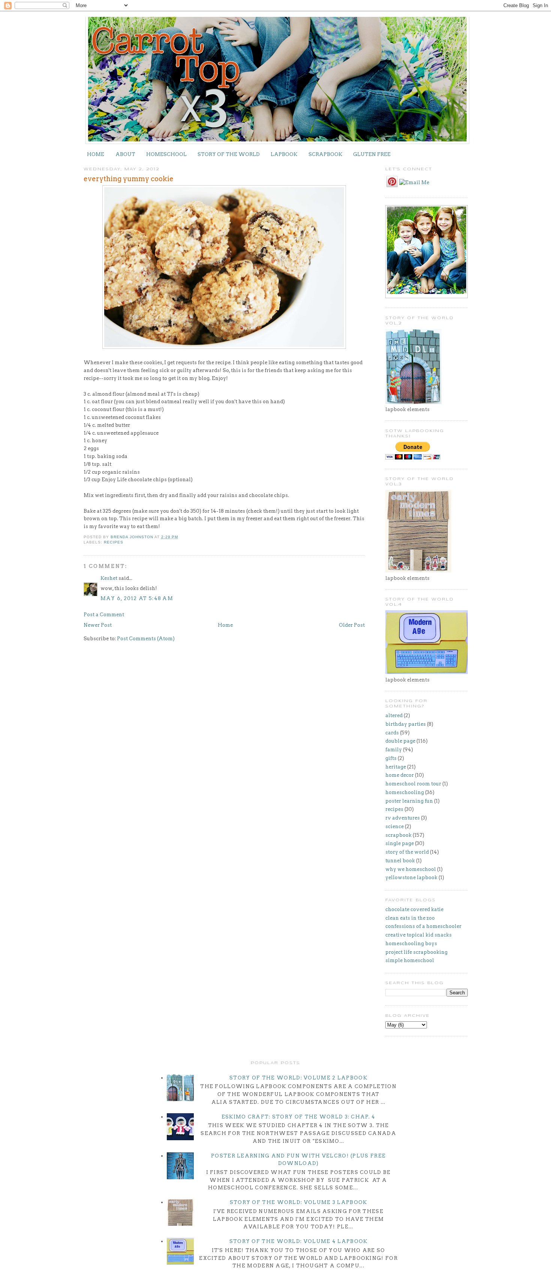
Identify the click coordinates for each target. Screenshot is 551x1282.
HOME (95, 154)
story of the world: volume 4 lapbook (298, 1241)
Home (225, 625)
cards (392, 733)
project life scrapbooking (416, 952)
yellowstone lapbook (411, 877)
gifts (391, 758)
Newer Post (98, 625)
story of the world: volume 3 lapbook (298, 1202)
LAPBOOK (284, 154)
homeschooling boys (411, 943)
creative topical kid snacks (418, 935)
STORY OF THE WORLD (229, 154)
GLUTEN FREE (372, 154)
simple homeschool (409, 960)
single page (399, 843)
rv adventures (402, 818)
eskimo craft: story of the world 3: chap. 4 (299, 1117)
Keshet (108, 578)
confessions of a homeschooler (423, 926)
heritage (395, 767)
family (393, 749)
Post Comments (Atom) (146, 638)
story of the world (407, 852)
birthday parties (405, 724)
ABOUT (125, 154)
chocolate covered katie (414, 909)
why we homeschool (410, 869)
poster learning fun (409, 801)
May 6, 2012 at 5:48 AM (137, 598)
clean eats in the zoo (410, 918)
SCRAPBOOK (325, 154)
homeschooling (404, 792)
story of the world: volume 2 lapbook (298, 1078)
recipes (113, 542)
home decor (399, 775)
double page (400, 741)
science (394, 826)
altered (394, 715)
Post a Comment (104, 614)
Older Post (352, 625)
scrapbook (398, 835)
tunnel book (400, 860)
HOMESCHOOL (166, 154)
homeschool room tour (413, 784)
